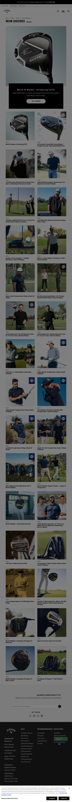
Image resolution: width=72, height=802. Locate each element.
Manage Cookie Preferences (9, 798)
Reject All (64, 798)
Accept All (52, 798)
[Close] (69, 788)
